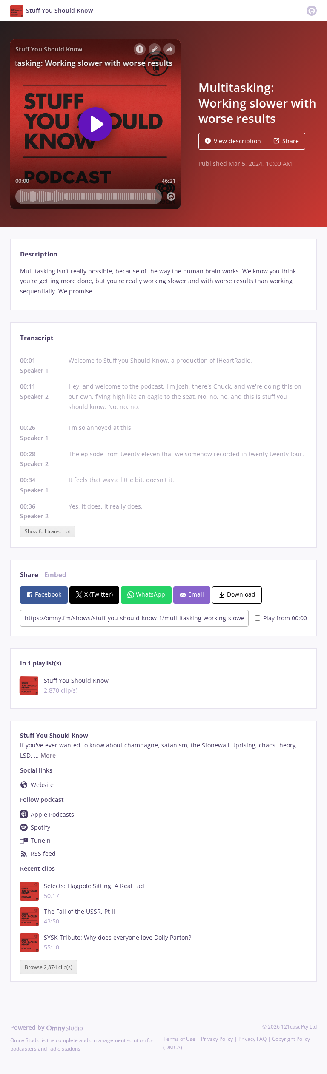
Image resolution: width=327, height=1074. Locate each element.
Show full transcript (47, 531)
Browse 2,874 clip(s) (48, 967)
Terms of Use (179, 1039)
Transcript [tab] (37, 337)
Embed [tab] (55, 574)
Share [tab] (29, 574)
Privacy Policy (217, 1039)
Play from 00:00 (285, 618)
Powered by (28, 1027)
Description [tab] (38, 254)
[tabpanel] (163, 281)
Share (290, 141)
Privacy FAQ (252, 1039)
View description (237, 141)
